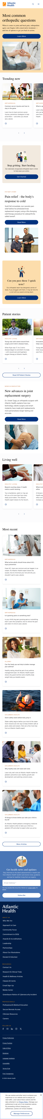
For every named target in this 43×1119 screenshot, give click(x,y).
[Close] (41, 1095)
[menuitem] (20, 920)
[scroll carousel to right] (24, 133)
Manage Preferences (22, 1113)
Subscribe (21, 895)
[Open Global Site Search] (33, 4)
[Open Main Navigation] (39, 4)
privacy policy (32, 888)
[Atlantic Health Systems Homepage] (9, 4)
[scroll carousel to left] (19, 133)
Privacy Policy (23, 1102)
